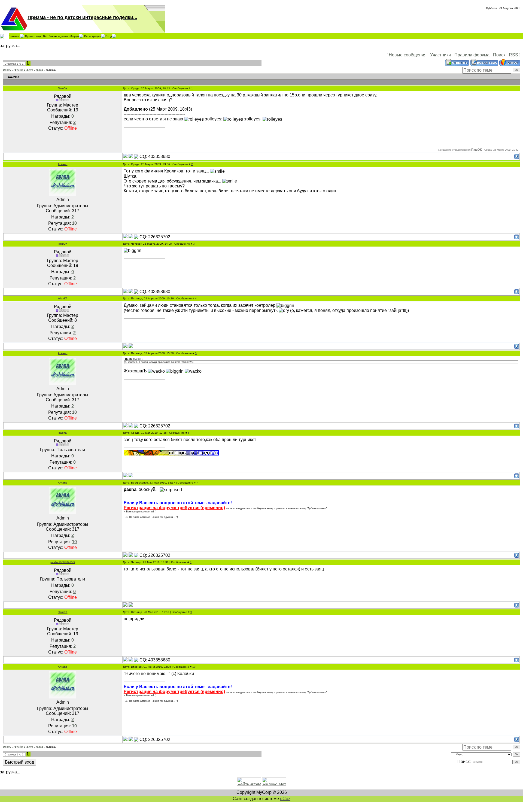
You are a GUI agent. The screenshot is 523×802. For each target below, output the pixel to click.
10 (194, 666)
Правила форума (471, 55)
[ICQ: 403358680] (152, 156)
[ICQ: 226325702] (152, 237)
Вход (108, 35)
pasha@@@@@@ (62, 562)
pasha (63, 432)
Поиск (499, 55)
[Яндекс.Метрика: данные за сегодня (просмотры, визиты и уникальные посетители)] (274, 781)
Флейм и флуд (23, 70)
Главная (14, 35)
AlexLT (62, 298)
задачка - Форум (68, 35)
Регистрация (92, 35)
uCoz (285, 798)
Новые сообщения (408, 55)
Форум (7, 70)
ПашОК (62, 88)
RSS (513, 55)
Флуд (39, 70)
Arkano (62, 164)
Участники (440, 55)
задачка (51, 70)
